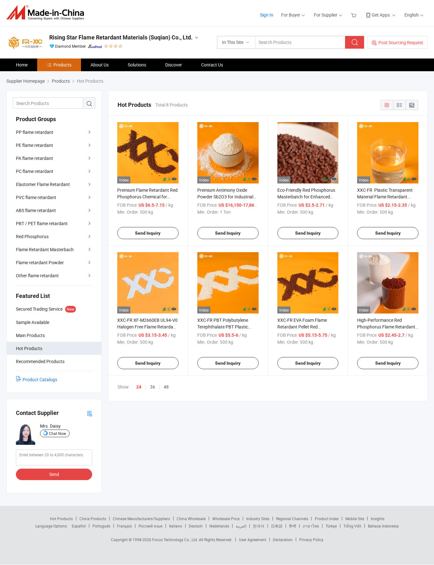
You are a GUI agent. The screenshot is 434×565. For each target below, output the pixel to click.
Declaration (283, 539)
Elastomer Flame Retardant (43, 184)
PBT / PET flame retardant (42, 223)
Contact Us (212, 65)
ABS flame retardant (36, 210)
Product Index (327, 518)
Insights (377, 518)
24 (138, 386)
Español (79, 525)
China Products (92, 518)
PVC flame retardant (36, 197)
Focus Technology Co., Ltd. (175, 539)
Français (124, 525)
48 (166, 387)
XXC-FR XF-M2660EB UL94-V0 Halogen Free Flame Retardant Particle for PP (147, 326)
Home (22, 65)
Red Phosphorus (32, 236)
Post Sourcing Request (400, 42)
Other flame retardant (37, 275)
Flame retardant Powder (40, 262)
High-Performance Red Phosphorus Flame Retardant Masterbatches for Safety (386, 326)
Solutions (137, 65)
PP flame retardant (34, 132)
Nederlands (219, 525)
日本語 (276, 525)
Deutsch (196, 525)
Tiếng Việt (352, 525)
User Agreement (252, 539)
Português (101, 525)
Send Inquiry (147, 233)
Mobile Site (354, 518)
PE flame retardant (34, 145)
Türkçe (331, 525)
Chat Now (57, 433)
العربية (241, 525)
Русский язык (150, 525)
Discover (173, 65)
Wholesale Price (226, 518)
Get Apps (381, 15)
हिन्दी (292, 525)
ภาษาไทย (311, 525)
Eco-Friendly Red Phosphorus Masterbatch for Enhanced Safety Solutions (306, 196)
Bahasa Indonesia (383, 525)
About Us (100, 65)
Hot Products (61, 518)
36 (152, 387)
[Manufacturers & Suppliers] (47, 12)
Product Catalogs (40, 379)
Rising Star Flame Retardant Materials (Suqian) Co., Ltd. (121, 37)
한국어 (258, 525)
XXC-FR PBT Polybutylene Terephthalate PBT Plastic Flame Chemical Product (222, 326)
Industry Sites (257, 518)
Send (54, 474)
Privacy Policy (311, 539)
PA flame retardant (34, 158)
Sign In (266, 15)
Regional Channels (292, 518)
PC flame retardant (34, 171)
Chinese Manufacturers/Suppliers (141, 518)
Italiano (175, 525)
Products (62, 65)
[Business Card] (89, 413)
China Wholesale (191, 518)
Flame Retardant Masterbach (45, 249)
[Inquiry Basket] (354, 15)
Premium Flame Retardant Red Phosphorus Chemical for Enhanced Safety (147, 196)
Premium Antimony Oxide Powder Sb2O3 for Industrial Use (225, 196)
